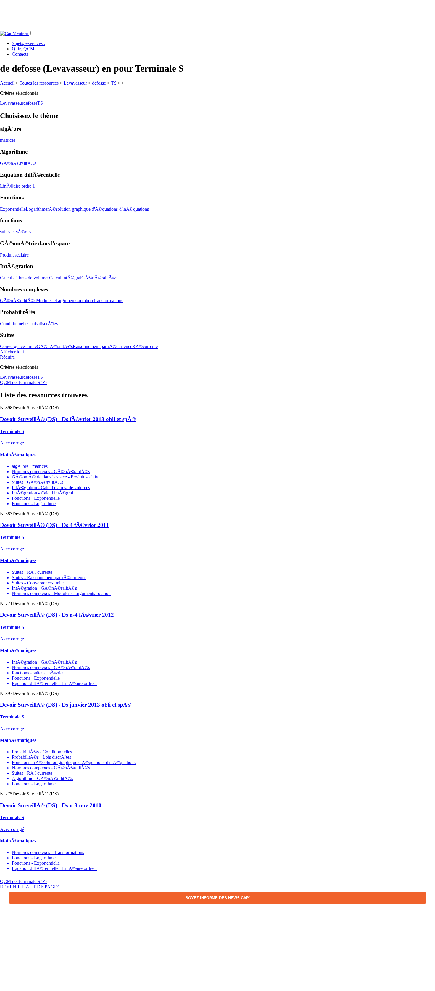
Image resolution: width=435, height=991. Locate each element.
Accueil (7, 83)
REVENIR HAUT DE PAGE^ (29, 886)
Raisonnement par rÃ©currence (102, 346)
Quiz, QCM (23, 48)
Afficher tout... (14, 351)
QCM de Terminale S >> (23, 382)
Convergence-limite (18, 346)
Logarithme (36, 209)
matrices (7, 140)
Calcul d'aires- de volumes (24, 277)
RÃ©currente (145, 346)
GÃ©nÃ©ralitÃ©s (18, 163)
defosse (99, 83)
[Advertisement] (217, 13)
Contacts (20, 54)
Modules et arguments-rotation (64, 300)
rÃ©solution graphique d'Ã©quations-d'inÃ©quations (98, 209)
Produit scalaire (14, 254)
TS (114, 83)
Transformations (108, 300)
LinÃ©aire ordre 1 (17, 185)
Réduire (7, 357)
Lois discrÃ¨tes (43, 323)
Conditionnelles (14, 323)
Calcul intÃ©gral (65, 277)
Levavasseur (75, 83)
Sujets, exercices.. (28, 43)
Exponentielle (13, 209)
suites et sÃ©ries (15, 231)
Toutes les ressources (39, 83)
